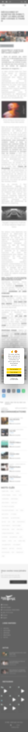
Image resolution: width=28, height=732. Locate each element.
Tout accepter (14, 369)
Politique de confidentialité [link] (14, 379)
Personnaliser (14, 375)
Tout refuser (14, 372)
